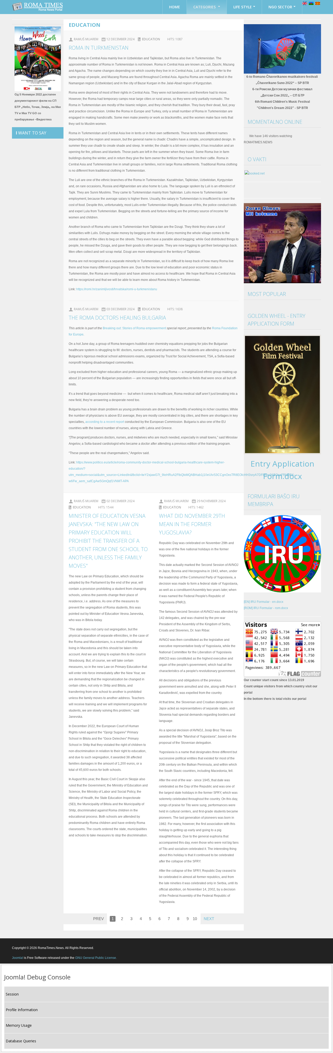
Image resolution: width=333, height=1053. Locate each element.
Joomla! (17, 958)
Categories (205, 6)
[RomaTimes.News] (38, 6)
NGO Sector (280, 6)
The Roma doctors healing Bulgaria (117, 317)
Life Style (242, 6)
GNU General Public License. (96, 958)
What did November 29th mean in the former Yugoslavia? (192, 524)
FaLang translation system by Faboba (90, 927)
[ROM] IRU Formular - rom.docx (266, 608)
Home (174, 6)
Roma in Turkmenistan (99, 47)
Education (151, 39)
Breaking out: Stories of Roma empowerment (134, 328)
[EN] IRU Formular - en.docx (263, 602)
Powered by (297, 947)
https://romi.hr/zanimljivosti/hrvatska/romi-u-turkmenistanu (116, 289)
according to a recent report (104, 422)
